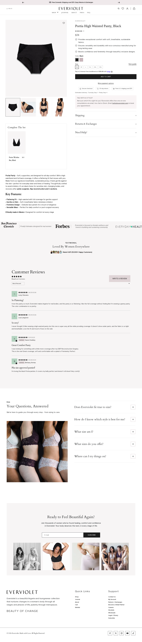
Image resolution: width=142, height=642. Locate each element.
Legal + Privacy (113, 615)
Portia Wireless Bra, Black (14, 158)
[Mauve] (81, 60)
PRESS (82, 13)
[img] (23, 292)
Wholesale (111, 613)
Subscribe (92, 535)
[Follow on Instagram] (122, 633)
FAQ (88, 13)
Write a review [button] (119, 278)
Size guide (132, 64)
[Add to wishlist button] (64, 23)
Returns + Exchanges (115, 602)
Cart (76, 605)
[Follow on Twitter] (116, 633)
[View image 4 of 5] (59, 107)
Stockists (111, 610)
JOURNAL (65, 13)
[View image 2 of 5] (28, 107)
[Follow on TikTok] (133, 633)
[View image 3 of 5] (44, 107)
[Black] (77, 60)
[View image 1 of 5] (13, 107)
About (77, 602)
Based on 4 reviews (18, 279)
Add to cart (106, 77)
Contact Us (112, 597)
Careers (111, 607)
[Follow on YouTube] (127, 633)
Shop (77, 597)
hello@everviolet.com (120, 103)
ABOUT (74, 13)
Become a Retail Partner (116, 605)
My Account (112, 599)
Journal (77, 599)
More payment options (106, 83)
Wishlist (77, 607)
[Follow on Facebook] (110, 633)
